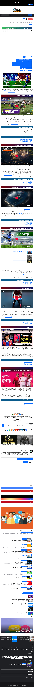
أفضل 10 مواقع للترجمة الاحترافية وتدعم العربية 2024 (22, 530)
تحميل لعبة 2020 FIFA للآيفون (28, 401)
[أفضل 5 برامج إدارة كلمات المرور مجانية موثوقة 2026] (14, 639)
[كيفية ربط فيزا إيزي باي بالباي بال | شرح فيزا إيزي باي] (29, 577)
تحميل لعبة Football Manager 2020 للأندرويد (26, 140)
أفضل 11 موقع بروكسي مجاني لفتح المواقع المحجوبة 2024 (17, 664)
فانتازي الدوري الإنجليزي (27, 209)
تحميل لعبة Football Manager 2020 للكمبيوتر (26, 139)
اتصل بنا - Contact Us (29, 677)
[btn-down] (3, 31)
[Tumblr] (20, 430)
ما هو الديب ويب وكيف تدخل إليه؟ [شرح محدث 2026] (19, 562)
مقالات (12, 649)
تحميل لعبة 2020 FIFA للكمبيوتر (28, 404)
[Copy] (3, 425)
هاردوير (6, 649)
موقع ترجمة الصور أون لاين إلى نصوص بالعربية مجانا (19, 545)
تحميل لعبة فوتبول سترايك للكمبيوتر (27, 284)
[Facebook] (26, 430)
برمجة (5, 647)
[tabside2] (17, 593)
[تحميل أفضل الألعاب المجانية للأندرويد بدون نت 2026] (30, 596)
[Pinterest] (18, 430)
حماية (31, 649)
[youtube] (17, 2)
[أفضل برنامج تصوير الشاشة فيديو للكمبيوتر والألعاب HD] (29, 583)
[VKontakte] (14, 430)
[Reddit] (16, 430)
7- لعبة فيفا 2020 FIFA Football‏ (25, 70)
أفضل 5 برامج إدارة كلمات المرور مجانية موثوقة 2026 (5, 638)
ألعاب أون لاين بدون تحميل (8, 175)
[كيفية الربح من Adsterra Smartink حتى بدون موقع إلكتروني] (26, 19)
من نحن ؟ (31, 672)
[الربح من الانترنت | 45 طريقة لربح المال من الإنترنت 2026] (30, 600)
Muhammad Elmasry (24, 450)
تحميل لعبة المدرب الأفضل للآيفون (27, 182)
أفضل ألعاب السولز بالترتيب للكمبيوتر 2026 (20, 255)
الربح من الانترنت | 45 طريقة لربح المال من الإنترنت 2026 (20, 599)
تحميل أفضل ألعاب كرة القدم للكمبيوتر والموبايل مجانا (14, 22)
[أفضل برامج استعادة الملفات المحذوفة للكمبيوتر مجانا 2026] (30, 613)
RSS (7, 683)
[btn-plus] (5, 31)
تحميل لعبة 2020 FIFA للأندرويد (28, 403)
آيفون (31, 647)
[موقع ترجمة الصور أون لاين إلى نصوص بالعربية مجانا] (29, 545)
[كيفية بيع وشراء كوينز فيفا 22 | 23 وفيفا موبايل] (29, 261)
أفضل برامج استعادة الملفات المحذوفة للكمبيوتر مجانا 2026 (19, 612)
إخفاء (23, 56)
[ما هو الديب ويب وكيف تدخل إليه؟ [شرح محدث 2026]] (29, 562)
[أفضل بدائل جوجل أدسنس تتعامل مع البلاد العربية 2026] (30, 605)
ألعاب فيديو (24, 22)
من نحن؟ (21, 683)
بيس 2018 (17, 348)
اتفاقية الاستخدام (29, 674)
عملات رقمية (22, 649)
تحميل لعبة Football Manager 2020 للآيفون (26, 141)
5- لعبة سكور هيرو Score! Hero (25, 66)
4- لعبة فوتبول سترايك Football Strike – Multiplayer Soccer (21, 64)
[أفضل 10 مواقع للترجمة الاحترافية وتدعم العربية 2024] (17, 518)
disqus (9, 458)
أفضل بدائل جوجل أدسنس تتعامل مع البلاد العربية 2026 (20, 603)
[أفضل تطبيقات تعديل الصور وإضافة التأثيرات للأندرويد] (29, 572)
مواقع (9, 649)
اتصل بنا (10, 683)
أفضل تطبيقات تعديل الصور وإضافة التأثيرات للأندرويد (19, 573)
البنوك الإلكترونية (24, 647)
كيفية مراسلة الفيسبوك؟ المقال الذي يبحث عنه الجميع (18, 588)
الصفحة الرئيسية (29, 22)
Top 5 (31, 651)
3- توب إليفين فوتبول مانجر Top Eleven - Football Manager (21, 63)
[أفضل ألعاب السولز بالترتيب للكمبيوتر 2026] (29, 257)
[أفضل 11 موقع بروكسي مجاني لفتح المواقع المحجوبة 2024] (29, 664)
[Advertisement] (16, 45)
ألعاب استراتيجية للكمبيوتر (6, 90)
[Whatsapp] (9, 430)
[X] (24, 430)
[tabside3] (6, 593)
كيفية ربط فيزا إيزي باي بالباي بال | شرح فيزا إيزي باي (19, 577)
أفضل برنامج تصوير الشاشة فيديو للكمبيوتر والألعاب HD (18, 583)
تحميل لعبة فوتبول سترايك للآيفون (27, 282)
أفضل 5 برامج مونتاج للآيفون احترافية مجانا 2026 (21, 608)
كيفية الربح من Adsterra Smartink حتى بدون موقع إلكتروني (13, 18)
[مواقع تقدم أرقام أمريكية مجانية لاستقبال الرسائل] (29, 540)
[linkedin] (22, 430)
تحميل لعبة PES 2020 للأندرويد (28, 363)
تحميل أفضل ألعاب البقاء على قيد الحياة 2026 (19, 251)
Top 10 (31, 629)
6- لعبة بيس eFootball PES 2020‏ (25, 68)
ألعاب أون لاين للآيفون (8, 317)
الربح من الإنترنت (23, 18)
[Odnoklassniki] (12, 430)
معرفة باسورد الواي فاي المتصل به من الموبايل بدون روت (18, 567)
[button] (30, 4)
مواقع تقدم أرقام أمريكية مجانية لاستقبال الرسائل (19, 540)
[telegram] (18, 2)
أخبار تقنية (28, 647)
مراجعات (15, 649)
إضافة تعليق (17, 470)
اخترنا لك (28, 593)
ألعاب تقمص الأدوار (19, 213)
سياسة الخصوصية (29, 675)
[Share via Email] (5, 430)
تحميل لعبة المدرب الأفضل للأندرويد (27, 183)
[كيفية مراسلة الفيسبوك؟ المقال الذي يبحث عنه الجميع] (29, 588)
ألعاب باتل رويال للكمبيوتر (11, 92)
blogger (25, 458)
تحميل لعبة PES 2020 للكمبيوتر (28, 364)
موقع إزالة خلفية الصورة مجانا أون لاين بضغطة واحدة (19, 556)
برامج (8, 647)
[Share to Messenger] (7, 430)
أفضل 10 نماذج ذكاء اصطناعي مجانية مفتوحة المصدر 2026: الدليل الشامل (21, 631)
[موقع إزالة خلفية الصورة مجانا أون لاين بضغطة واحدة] (29, 556)
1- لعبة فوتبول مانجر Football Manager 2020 (23, 59)
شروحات (26, 649)
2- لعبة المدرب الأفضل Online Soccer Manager (23, 61)
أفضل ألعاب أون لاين (24, 274)
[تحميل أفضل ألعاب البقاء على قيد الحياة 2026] (29, 252)
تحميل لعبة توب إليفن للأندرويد (28, 224)
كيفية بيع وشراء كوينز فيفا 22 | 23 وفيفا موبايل (19, 260)
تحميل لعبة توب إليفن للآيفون (28, 223)
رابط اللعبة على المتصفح (29, 181)
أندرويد (11, 647)
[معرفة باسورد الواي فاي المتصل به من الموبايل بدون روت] (29, 567)
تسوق (3, 647)
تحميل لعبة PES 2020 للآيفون (28, 362)
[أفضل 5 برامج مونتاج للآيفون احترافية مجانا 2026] (30, 609)
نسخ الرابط (31, 426)
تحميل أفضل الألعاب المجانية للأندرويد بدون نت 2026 (20, 595)
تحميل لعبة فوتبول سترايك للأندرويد (27, 283)
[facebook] (15, 2)
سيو (28, 649)
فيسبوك (18, 649)
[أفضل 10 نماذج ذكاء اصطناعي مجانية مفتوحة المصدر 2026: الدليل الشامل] (17, 625)
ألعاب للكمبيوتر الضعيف (14, 124)
